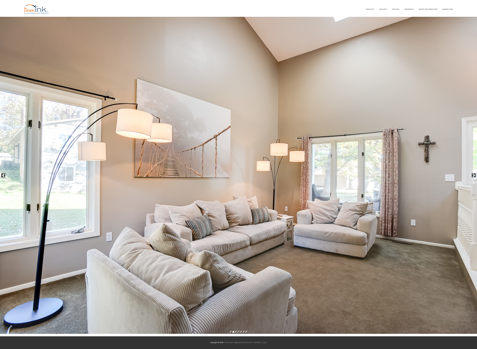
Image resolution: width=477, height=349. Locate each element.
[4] (238, 332)
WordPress (257, 342)
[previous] (3, 175)
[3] (236, 332)
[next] (474, 175)
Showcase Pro (229, 342)
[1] (231, 332)
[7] (246, 332)
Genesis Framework (245, 342)
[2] (233, 332)
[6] (244, 332)
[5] (241, 332)
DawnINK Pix (36, 9)
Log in (264, 342)
